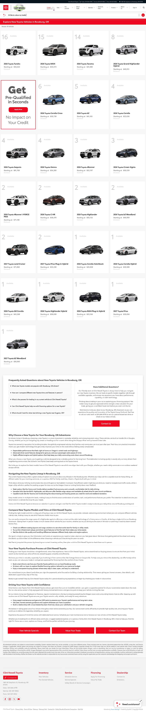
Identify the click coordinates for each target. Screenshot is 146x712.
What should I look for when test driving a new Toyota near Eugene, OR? (38, 413)
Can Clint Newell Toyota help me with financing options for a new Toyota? (38, 406)
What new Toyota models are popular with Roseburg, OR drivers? (35, 386)
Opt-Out (80, 709)
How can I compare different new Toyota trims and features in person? (37, 393)
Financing (96, 672)
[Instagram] (10, 699)
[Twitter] (14, 699)
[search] (144, 7)
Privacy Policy (19, 709)
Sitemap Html (43, 709)
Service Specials (70, 680)
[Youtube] (19, 699)
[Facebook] (5, 699)
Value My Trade (96, 680)
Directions (120, 680)
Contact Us (106, 423)
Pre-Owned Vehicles (46, 680)
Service (68, 672)
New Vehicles (43, 677)
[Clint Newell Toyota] (25, 7)
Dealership (122, 672)
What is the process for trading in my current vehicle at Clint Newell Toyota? (39, 399)
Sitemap (35, 709)
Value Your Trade (72, 630)
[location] (119, 1)
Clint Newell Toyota (8, 709)
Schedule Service (71, 677)
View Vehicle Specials (29, 630)
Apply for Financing (98, 677)
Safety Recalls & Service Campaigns (77, 683)
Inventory (43, 672)
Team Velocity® (115, 709)
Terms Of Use (28, 709)
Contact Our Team (117, 630)
